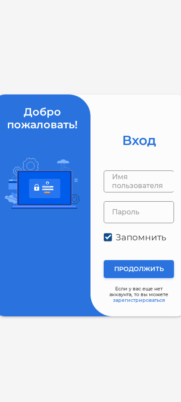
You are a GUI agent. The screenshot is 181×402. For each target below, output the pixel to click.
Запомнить (141, 237)
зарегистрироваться (139, 300)
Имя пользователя (137, 181)
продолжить (139, 269)
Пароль (125, 212)
